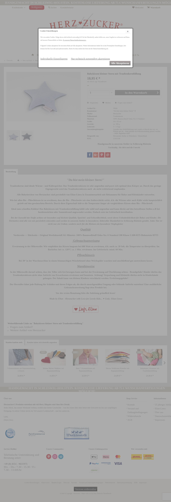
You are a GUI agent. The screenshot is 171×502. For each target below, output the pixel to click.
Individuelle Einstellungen (53, 58)
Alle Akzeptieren (120, 63)
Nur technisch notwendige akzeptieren (90, 58)
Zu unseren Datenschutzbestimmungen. (74, 40)
